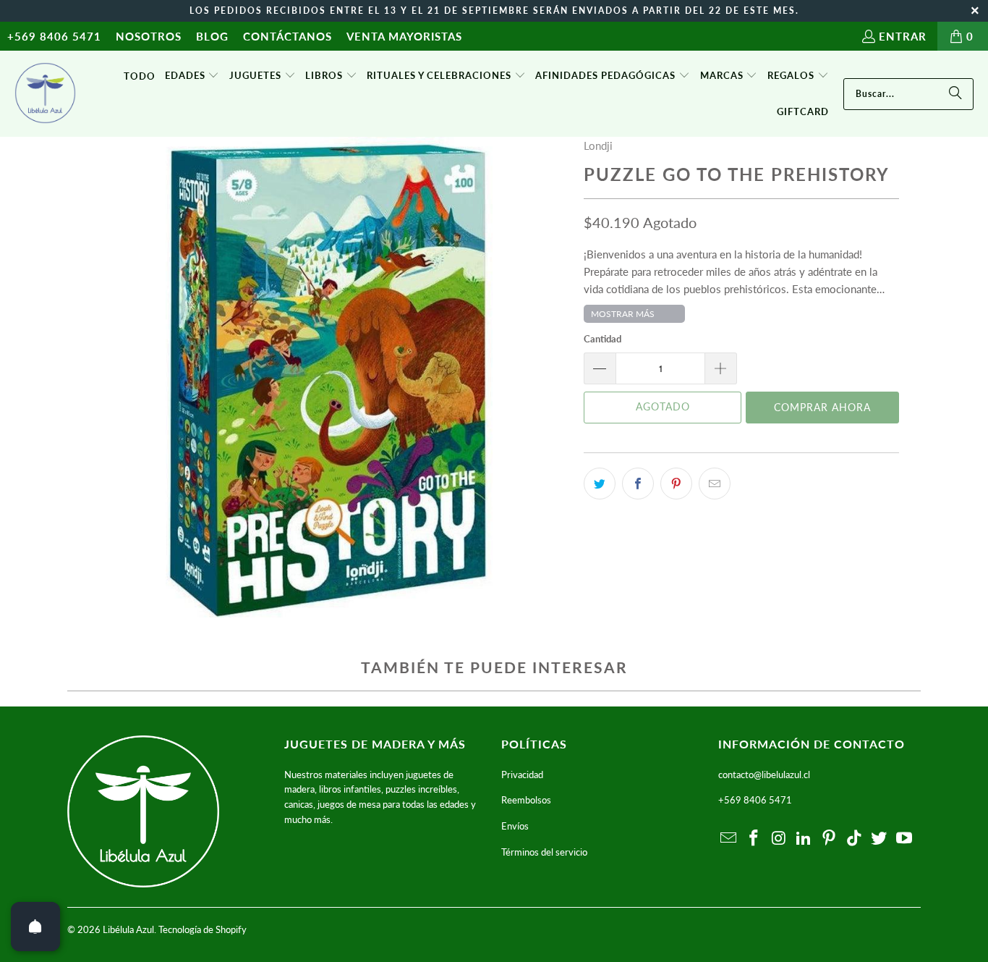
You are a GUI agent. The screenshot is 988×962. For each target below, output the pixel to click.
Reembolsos (526, 800)
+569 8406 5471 (54, 36)
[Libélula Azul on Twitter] (879, 839)
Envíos (515, 826)
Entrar (903, 36)
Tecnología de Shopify (202, 929)
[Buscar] (955, 94)
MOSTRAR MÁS (623, 313)
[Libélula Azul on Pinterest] (829, 839)
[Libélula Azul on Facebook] (754, 839)
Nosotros (149, 36)
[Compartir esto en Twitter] (600, 483)
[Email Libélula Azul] (729, 839)
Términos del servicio (544, 852)
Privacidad (522, 774)
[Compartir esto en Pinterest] (676, 483)
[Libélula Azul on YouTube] (905, 839)
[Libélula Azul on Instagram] (779, 839)
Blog (212, 36)
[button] (192, 76)
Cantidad (602, 339)
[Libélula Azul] (45, 94)
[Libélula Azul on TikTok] (854, 839)
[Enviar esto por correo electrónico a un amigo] (715, 483)
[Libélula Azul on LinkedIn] (804, 839)
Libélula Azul (128, 929)
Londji (598, 145)
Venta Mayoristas (404, 36)
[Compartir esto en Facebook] (638, 483)
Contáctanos (287, 36)
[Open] (35, 926)
